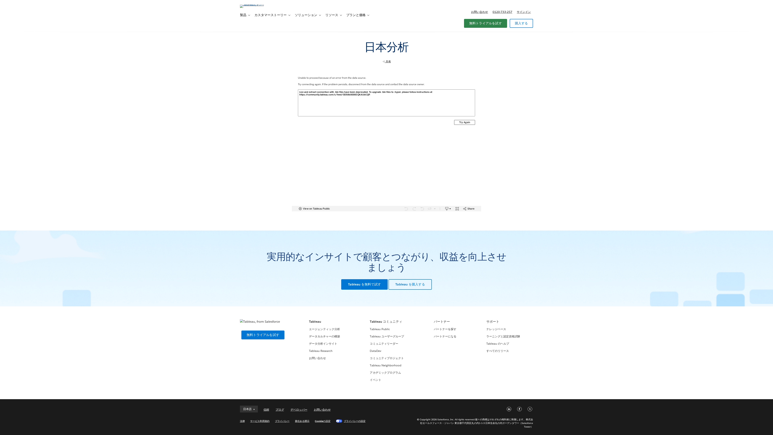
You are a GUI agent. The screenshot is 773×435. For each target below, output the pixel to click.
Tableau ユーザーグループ (387, 336)
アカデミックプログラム (385, 372)
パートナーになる (445, 336)
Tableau (315, 321)
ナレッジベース (496, 329)
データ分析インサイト (323, 343)
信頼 (266, 409)
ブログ (280, 409)
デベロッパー (298, 409)
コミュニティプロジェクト (387, 358)
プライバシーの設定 (355, 421)
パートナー (442, 321)
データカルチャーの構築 (324, 336)
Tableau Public (380, 329)
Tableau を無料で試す (364, 284)
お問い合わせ (479, 12)
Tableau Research (321, 351)
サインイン (524, 12)
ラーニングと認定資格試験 (503, 336)
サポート (492, 321)
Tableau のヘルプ (497, 343)
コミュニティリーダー (384, 343)
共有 (388, 61)
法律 (242, 421)
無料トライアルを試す (485, 23)
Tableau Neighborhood (385, 365)
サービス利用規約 (260, 421)
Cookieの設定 (322, 421)
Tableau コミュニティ (386, 321)
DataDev (375, 351)
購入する (521, 23)
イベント (375, 380)
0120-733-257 (502, 12)
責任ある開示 (302, 421)
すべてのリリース (497, 351)
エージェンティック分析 (324, 329)
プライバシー (282, 421)
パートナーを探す (445, 329)
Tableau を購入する (410, 284)
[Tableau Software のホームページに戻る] (257, 4)
